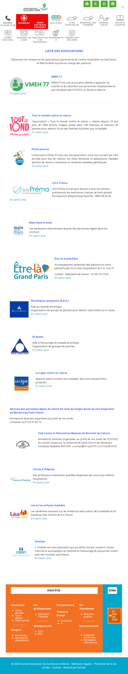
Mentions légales (81, 664)
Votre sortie (22, 620)
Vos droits (21, 635)
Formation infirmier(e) (90, 641)
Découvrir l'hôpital (43, 615)
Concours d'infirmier (90, 636)
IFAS (40, 631)
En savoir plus (18, 93)
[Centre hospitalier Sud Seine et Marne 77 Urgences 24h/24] (35, 7)
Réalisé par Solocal (74, 667)
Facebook (66, 620)
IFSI (40, 634)
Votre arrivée (19, 612)
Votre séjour (19, 617)
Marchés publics (89, 615)
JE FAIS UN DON (114, 615)
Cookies (56, 667)
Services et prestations (22, 639)
